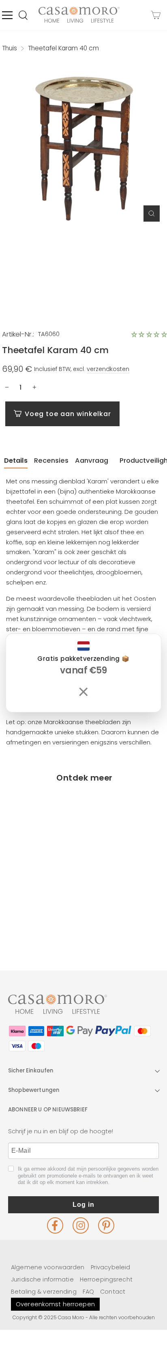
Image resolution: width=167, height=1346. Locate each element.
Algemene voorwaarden (48, 1267)
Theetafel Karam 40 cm (41, 904)
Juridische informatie (42, 1279)
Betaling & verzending (44, 1292)
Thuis (9, 48)
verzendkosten (108, 369)
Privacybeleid (111, 1267)
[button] (149, 334)
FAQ (88, 1292)
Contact (112, 1292)
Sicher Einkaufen (31, 1070)
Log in (83, 1204)
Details (16, 460)
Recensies (51, 460)
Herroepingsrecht (106, 1279)
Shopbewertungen (33, 1090)
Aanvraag (91, 460)
